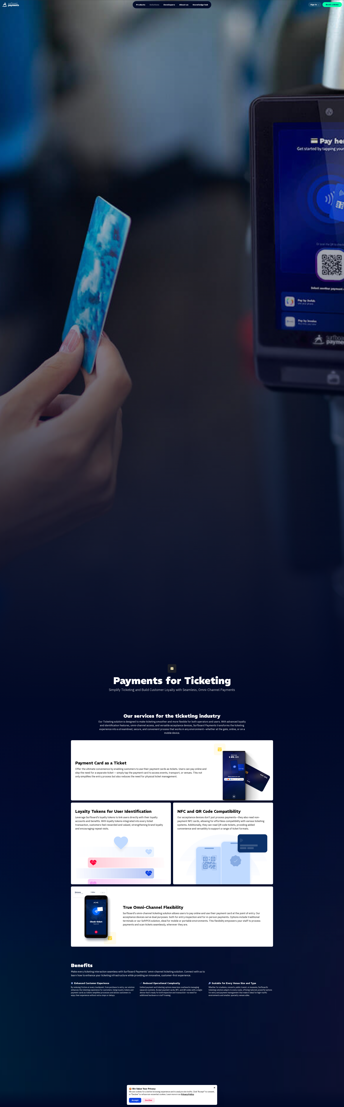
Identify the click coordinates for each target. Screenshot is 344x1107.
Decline (148, 1100)
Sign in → (314, 4)
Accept (135, 1100)
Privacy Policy (187, 1094)
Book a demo (332, 4)
